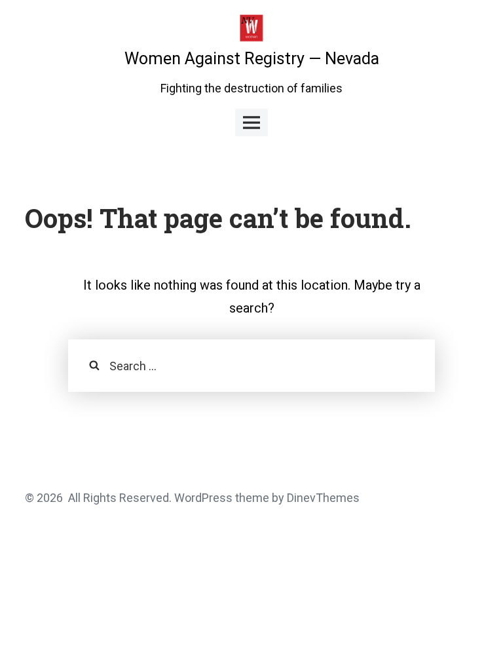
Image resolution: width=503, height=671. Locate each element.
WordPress (203, 498)
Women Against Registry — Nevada (251, 58)
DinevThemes (322, 498)
